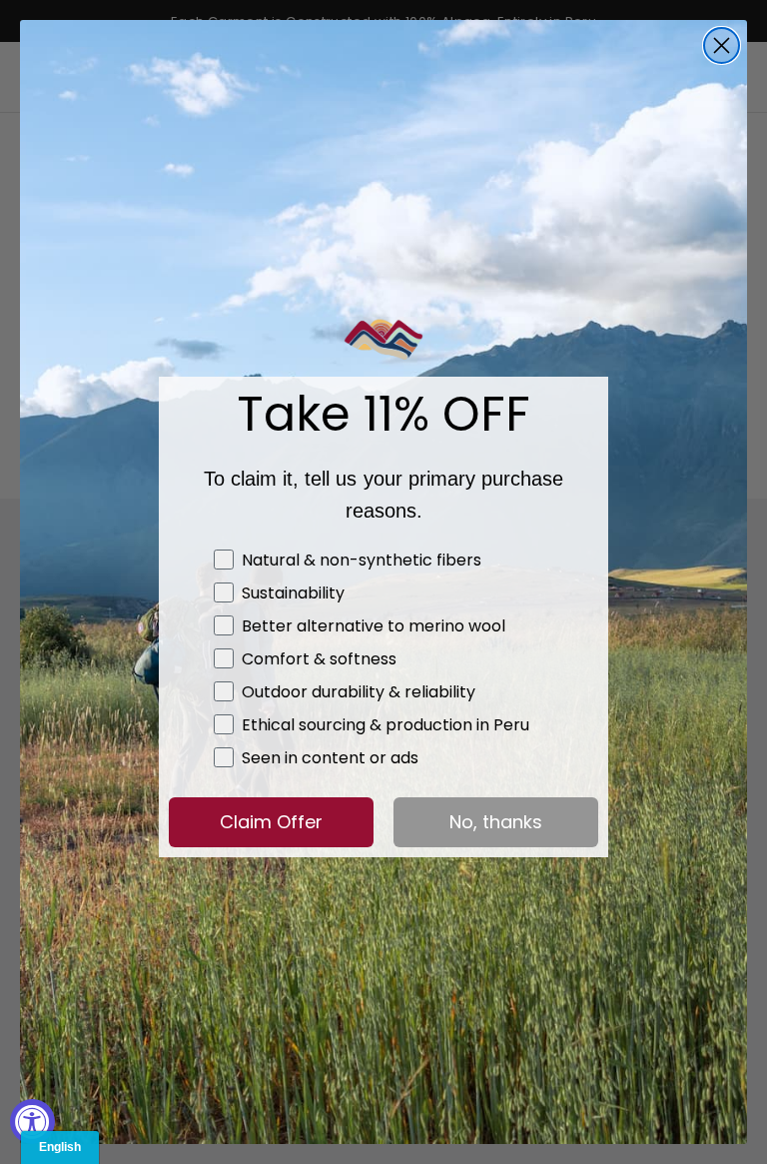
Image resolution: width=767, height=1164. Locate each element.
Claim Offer (271, 821)
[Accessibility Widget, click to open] (32, 1121)
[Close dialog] (721, 45)
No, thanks (495, 821)
